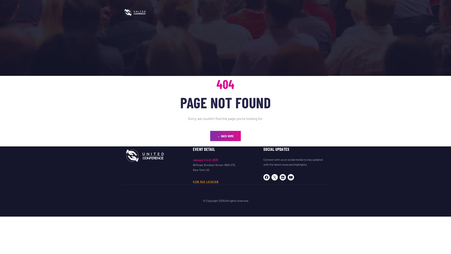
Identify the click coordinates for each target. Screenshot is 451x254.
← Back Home (225, 136)
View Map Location (206, 181)
